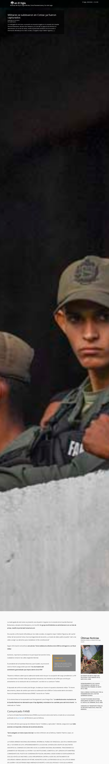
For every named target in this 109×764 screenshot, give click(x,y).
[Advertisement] (38, 616)
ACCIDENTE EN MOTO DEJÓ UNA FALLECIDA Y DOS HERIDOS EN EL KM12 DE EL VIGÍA (90, 677)
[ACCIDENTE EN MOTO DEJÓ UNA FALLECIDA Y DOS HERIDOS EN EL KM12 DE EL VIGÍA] (92, 659)
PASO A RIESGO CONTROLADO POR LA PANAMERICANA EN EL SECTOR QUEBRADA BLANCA (92, 693)
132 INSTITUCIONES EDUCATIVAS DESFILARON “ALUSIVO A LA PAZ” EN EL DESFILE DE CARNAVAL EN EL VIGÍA (92, 700)
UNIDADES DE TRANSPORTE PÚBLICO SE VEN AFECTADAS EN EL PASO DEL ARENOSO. (92, 707)
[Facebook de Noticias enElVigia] (100, 2)
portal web (20, 718)
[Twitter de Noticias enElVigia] (103, 2)
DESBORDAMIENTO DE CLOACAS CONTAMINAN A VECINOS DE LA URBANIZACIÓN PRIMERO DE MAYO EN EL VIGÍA (91, 686)
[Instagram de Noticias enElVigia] (105, 2)
